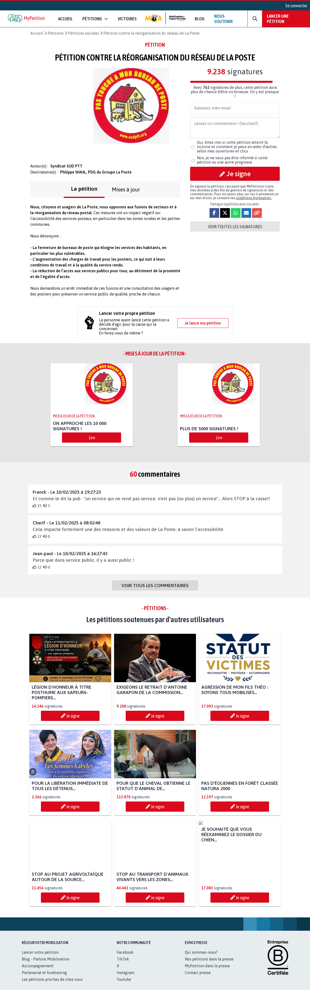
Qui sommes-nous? (201, 957)
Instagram (125, 978)
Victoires (127, 18)
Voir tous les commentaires (155, 585)
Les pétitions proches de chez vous (52, 984)
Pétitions (56, 33)
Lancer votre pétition (40, 957)
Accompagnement (38, 971)
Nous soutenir (223, 18)
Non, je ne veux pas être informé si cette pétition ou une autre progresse (232, 160)
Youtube (124, 984)
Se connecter (296, 5)
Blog (199, 18)
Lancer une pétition (278, 18)
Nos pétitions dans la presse (209, 964)
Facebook (125, 957)
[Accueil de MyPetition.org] (26, 18)
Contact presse (198, 978)
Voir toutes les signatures (235, 226)
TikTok (123, 964)
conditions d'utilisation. (254, 198)
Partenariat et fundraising (44, 978)
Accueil (65, 18)
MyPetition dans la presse (207, 971)
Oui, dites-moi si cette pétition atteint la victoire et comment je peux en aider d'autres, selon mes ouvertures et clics (237, 146)
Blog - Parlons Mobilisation (45, 964)
